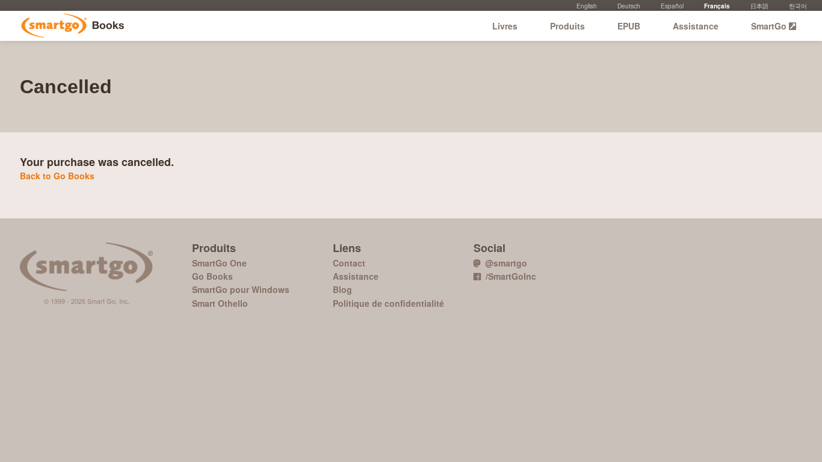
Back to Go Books (57, 176)
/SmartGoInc (508, 276)
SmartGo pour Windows (240, 289)
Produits (567, 26)
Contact (349, 263)
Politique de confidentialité (388, 303)
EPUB (628, 26)
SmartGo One (219, 263)
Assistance (695, 26)
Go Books (72, 26)
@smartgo (503, 263)
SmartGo (770, 26)
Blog (342, 289)
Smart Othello (220, 303)
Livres (505, 26)
